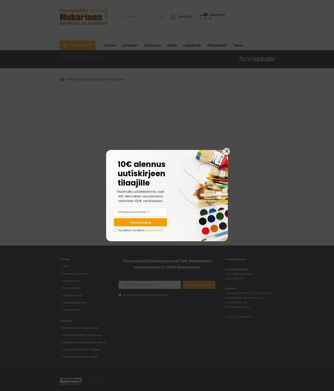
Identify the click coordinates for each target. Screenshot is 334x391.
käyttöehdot (154, 230)
